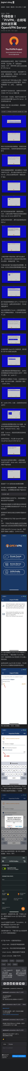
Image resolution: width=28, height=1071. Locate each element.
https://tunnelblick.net (11, 927)
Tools (3, 964)
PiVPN (11, 97)
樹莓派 (15, 964)
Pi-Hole (9, 63)
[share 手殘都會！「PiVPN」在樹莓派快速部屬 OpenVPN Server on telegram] (20, 983)
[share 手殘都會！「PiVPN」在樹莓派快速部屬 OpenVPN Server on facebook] (14, 983)
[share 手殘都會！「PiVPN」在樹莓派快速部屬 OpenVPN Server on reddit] (11, 983)
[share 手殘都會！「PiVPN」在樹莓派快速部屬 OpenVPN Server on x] (5, 983)
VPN (9, 964)
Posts (7, 13)
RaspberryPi (20, 960)
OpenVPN (4, 960)
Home (3, 13)
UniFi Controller (22, 66)
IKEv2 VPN (17, 80)
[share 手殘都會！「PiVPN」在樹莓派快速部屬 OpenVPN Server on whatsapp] (17, 983)
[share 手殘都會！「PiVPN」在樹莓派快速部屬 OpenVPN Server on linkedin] (8, 983)
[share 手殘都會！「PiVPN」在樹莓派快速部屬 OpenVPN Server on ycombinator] (23, 983)
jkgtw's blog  (7, 2)
